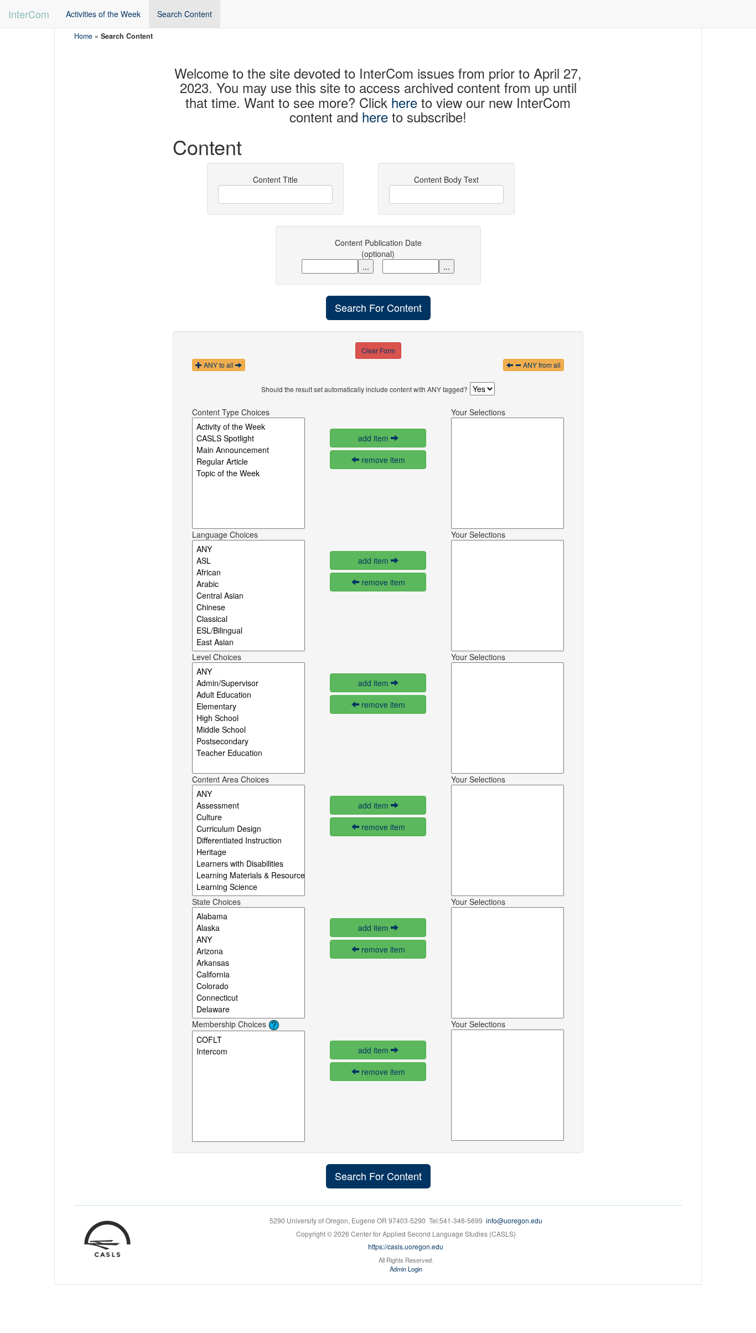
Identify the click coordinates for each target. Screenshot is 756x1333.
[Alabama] (248, 916)
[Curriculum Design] (248, 829)
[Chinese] (248, 607)
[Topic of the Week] (248, 473)
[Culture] (248, 817)
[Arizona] (248, 951)
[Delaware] (248, 1009)
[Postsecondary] (248, 741)
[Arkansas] (248, 963)
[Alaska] (248, 928)
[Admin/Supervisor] (248, 683)
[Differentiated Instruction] (248, 840)
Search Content (184, 13)
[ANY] (248, 549)
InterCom (28, 14)
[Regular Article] (248, 461)
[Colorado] (248, 986)
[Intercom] (248, 1051)
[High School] (248, 718)
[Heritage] (248, 852)
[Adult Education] (248, 695)
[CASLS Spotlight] (248, 438)
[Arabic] (248, 584)
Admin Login (406, 1268)
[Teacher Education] (248, 753)
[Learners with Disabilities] (248, 863)
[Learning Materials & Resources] (248, 875)
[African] (248, 572)
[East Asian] (248, 642)
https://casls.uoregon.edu (405, 1246)
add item (374, 438)
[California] (248, 974)
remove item (382, 459)
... (366, 266)
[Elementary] (248, 706)
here (404, 102)
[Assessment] (248, 805)
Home (83, 36)
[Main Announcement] (248, 450)
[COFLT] (248, 1040)
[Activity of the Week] (248, 427)
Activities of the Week (103, 13)
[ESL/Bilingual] (248, 630)
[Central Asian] (248, 595)
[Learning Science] (248, 887)
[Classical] (248, 619)
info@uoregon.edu (514, 1220)
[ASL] (248, 561)
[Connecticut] (248, 997)
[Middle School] (248, 729)
